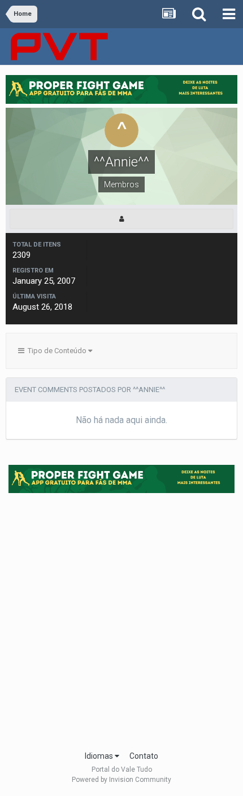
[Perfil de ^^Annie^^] (121, 219)
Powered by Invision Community (121, 780)
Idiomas (100, 755)
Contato (143, 755)
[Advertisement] (121, 618)
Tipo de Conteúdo (56, 350)
